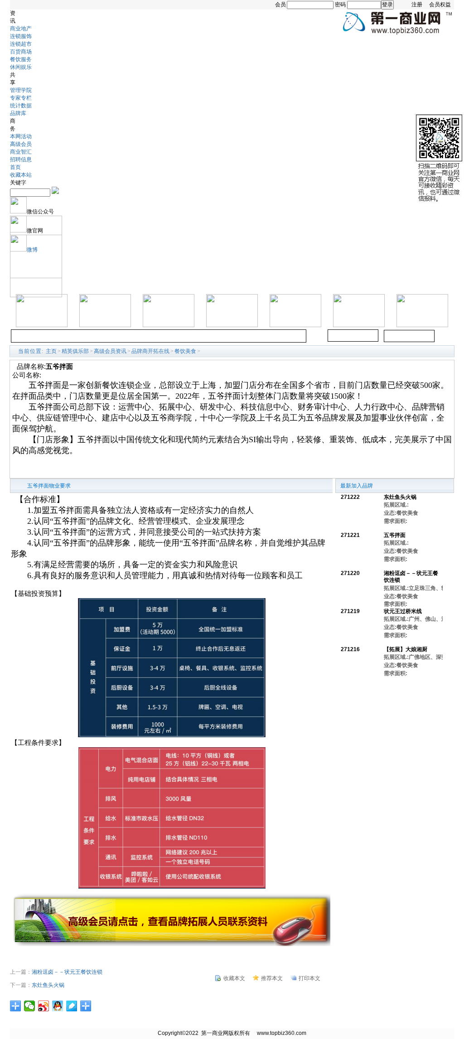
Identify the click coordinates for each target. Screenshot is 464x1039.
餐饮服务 (21, 59)
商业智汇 (21, 152)
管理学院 (21, 90)
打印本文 (309, 978)
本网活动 (21, 136)
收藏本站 (21, 175)
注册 (416, 4)
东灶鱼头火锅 (48, 985)
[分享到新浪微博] (43, 1005)
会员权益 (440, 4)
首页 (15, 167)
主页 (51, 351)
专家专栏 (21, 98)
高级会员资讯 (110, 351)
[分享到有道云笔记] (71, 1005)
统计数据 (21, 105)
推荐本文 (272, 978)
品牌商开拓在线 (150, 351)
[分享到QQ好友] (57, 1005)
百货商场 (21, 51)
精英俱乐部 (75, 351)
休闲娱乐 (21, 67)
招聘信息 (21, 159)
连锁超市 (21, 44)
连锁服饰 (21, 36)
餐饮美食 (185, 351)
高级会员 (21, 144)
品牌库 (18, 113)
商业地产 (21, 28)
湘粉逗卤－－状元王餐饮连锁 (67, 972)
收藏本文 (234, 978)
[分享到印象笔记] (86, 1005)
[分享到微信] (29, 1005)
